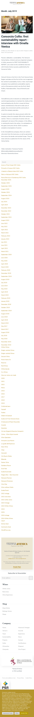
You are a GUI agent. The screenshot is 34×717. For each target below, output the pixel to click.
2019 (30, 51)
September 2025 (6, 186)
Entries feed (4, 524)
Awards (3, 425)
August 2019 (5, 279)
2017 (3, 397)
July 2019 (4, 283)
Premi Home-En (6, 360)
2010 (3, 391)
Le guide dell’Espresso (8, 444)
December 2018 (6, 304)
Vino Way (4, 484)
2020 (3, 378)
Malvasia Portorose (7, 481)
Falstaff (3, 409)
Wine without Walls (7, 487)
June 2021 (4, 245)
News (2, 52)
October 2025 (5, 183)
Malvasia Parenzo (6, 478)
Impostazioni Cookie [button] (8, 713)
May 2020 (4, 261)
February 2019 (5, 298)
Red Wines (4, 366)
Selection (4, 428)
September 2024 (6, 195)
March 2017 (4, 329)
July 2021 (4, 242)
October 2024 (5, 192)
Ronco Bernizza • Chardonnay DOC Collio (13, 177)
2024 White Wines (7, 518)
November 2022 (6, 211)
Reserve (3, 363)
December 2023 (6, 208)
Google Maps (17, 567)
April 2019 (4, 292)
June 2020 (4, 258)
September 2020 (6, 254)
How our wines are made (8, 375)
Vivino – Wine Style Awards (9, 434)
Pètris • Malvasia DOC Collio (9, 174)
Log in (3, 521)
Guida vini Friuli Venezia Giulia (10, 419)
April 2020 (4, 264)
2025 (3, 512)
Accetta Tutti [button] (24, 713)
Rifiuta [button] (17, 713)
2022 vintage (5, 493)
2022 (3, 384)
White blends (5, 369)
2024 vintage (5, 515)
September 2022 (6, 217)
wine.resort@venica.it (21, 558)
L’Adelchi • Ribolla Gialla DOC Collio (12, 171)
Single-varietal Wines (7, 350)
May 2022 (4, 226)
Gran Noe (4, 469)
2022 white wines (6, 500)
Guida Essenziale (6, 472)
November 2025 (6, 180)
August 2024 (5, 198)
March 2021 (4, 251)
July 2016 (4, 335)
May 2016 (4, 339)
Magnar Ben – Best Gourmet (9, 475)
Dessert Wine (5, 356)
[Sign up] (31, 578)
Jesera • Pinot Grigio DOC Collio (10, 165)
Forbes (3, 412)
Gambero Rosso (6, 465)
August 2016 (5, 332)
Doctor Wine (5, 462)
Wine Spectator (6, 437)
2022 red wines (6, 497)
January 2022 (5, 239)
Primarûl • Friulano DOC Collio (10, 168)
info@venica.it (11, 558)
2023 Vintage (5, 503)
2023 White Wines (7, 506)
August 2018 (5, 314)
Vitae (2, 450)
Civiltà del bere (5, 406)
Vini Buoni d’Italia (6, 456)
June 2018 (4, 317)
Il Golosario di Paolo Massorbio (10, 422)
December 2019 (6, 273)
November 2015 (6, 342)
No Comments (9, 52)
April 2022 (4, 230)
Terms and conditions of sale (9, 678)
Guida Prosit (5, 490)
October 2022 (5, 214)
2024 (3, 509)
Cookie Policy (29, 678)
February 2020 (5, 270)
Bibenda (3, 459)
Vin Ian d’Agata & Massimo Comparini (12, 431)
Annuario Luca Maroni (7, 441)
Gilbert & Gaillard (6, 416)
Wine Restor (11, 51)
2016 (3, 394)
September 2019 (6, 276)
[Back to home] (17, 3)
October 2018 (5, 307)
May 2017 (4, 326)
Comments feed (6, 527)
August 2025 (5, 189)
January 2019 (5, 301)
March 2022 (4, 233)
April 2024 (4, 205)
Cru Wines (4, 372)
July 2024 (4, 202)
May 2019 (4, 289)
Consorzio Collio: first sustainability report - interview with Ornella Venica (14, 41)
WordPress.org (5, 530)
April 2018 (4, 320)
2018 (3, 400)
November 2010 (6, 345)
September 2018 (6, 311)
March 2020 (4, 267)
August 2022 (5, 220)
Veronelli (4, 453)
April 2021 (4, 248)
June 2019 (4, 286)
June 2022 (4, 223)
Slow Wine (4, 447)
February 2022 (5, 236)
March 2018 (4, 323)
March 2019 (4, 295)
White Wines (5, 347)
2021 (3, 381)
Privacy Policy (20, 678)
